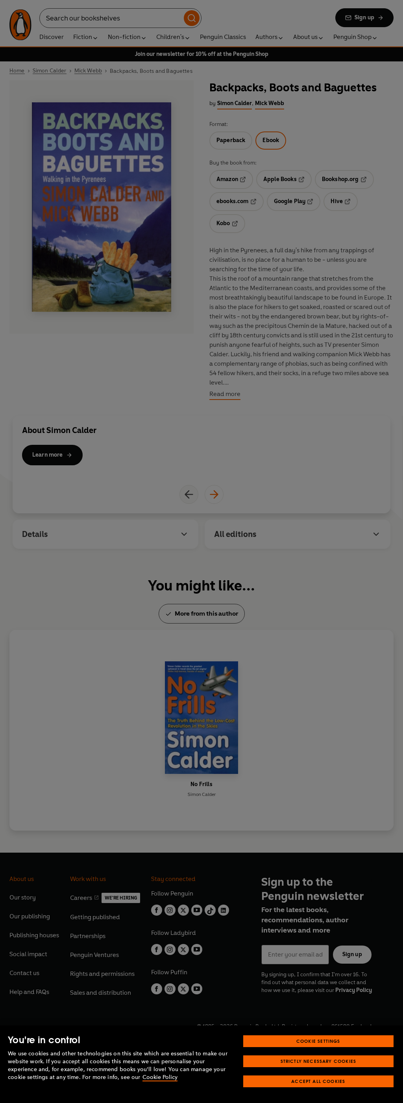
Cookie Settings (318, 1041)
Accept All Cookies (318, 1081)
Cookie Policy (159, 1077)
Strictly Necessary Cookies (319, 1061)
